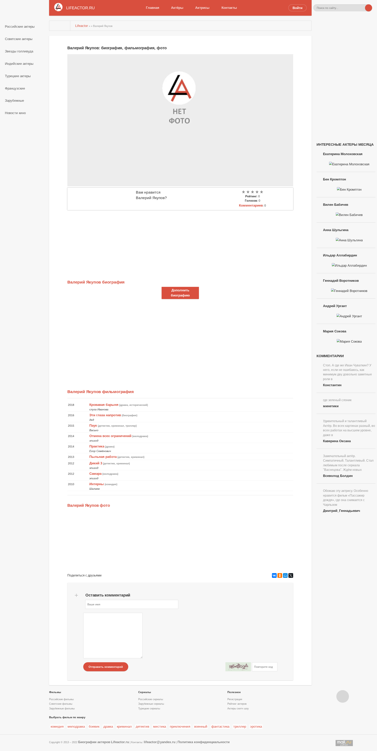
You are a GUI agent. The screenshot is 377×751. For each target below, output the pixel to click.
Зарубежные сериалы (151, 704)
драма (108, 726)
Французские (15, 88)
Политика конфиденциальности (204, 742)
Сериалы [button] (144, 692)
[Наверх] (342, 696)
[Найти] (368, 7)
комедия (57, 726)
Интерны (96, 484)
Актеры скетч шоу (238, 708)
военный (200, 726)
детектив (142, 726)
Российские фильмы (61, 699)
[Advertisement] (180, 239)
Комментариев (251, 205)
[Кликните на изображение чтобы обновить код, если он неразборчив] (238, 666)
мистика (159, 726)
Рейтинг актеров (237, 704)
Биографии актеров (94, 742)
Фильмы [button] (55, 692)
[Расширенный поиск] (361, 7)
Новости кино (15, 113)
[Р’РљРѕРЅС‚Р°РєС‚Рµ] (274, 575)
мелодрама (76, 726)
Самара (95, 474)
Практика (96, 446)
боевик (94, 726)
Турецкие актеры (18, 76)
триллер (239, 726)
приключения (180, 726)
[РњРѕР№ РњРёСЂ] (285, 575)
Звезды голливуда (19, 51)
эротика (256, 726)
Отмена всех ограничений (110, 436)
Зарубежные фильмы (62, 708)
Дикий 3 (95, 463)
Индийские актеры (19, 64)
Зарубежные (14, 100)
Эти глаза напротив (105, 415)
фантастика (220, 726)
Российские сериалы (150, 699)
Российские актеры (20, 26)
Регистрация (234, 699)
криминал (124, 726)
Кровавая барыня (103, 405)
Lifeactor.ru (120, 742)
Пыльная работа (103, 457)
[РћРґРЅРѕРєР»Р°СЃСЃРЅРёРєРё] (279, 575)
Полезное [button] (234, 692)
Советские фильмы (60, 704)
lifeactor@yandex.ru (159, 742)
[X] (290, 575)
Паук (93, 425)
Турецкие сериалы (149, 708)
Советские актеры (18, 39)
